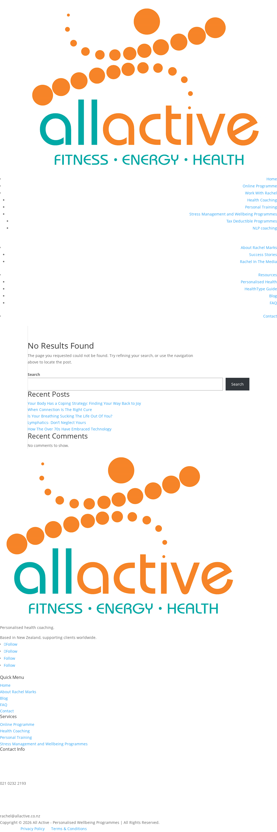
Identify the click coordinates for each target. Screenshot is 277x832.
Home (271, 178)
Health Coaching (262, 200)
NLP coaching (265, 228)
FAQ (273, 302)
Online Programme (260, 185)
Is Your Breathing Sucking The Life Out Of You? (70, 416)
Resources (267, 274)
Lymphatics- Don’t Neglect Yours (57, 422)
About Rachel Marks (259, 247)
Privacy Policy (33, 828)
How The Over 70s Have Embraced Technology (69, 429)
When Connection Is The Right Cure (60, 409)
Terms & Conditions (69, 828)
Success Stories (263, 254)
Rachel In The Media (258, 261)
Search (34, 374)
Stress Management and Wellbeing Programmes (233, 214)
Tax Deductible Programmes (251, 221)
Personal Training (261, 207)
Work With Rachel (261, 193)
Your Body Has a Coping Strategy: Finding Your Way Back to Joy (84, 403)
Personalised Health (259, 281)
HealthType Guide (261, 288)
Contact (270, 316)
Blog (273, 295)
